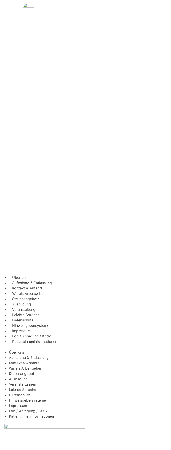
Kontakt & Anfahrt (27, 288)
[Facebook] (91, 336)
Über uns (19, 277)
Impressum (21, 331)
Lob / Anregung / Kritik (31, 336)
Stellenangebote (26, 299)
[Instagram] (91, 349)
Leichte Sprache (25, 315)
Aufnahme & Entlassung (32, 283)
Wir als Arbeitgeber (28, 293)
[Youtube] (91, 362)
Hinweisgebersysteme (30, 325)
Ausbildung (21, 304)
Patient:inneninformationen (34, 341)
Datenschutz (22, 320)
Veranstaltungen (25, 309)
